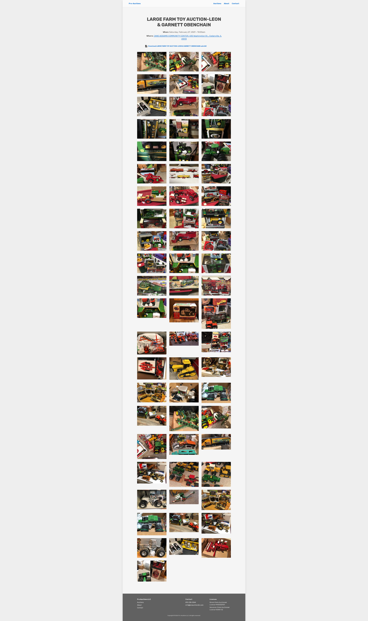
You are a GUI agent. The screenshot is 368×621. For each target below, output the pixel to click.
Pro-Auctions (135, 3)
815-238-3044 (190, 602)
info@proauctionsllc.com (194, 605)
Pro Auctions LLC (144, 599)
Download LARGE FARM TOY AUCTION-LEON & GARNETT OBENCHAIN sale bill (177, 46)
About (226, 3)
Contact (235, 3)
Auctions (217, 3)
